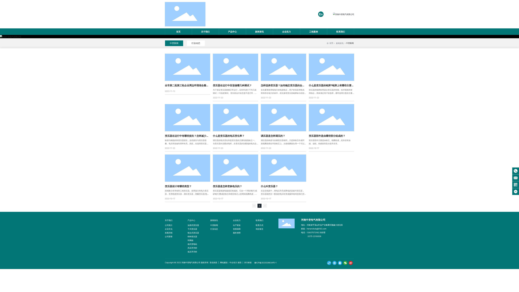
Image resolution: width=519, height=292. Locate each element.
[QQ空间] (334, 263)
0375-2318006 (314, 236)
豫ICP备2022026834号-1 (265, 262)
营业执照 (213, 262)
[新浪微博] (351, 263)
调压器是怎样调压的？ (273, 135)
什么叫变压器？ (269, 186)
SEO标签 (248, 262)
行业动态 (196, 43)
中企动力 (233, 262)
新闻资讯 (340, 43)
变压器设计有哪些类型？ (178, 186)
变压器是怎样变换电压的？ (227, 186)
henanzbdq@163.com (316, 229)
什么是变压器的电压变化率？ (228, 135)
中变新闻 (174, 43)
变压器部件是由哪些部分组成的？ (327, 135)
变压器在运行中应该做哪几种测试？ (232, 85)
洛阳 (239, 262)
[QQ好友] (340, 263)
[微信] (345, 263)
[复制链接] (329, 263)
